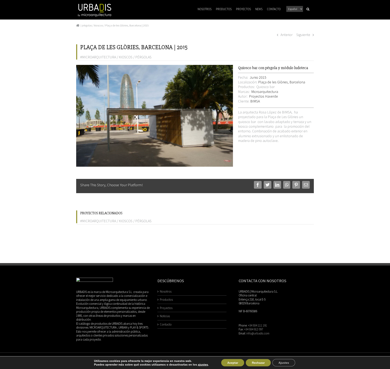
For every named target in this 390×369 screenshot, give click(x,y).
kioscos (98, 25)
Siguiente (303, 34)
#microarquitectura (98, 57)
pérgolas (87, 25)
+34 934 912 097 (253, 329)
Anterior (286, 34)
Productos (166, 300)
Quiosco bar (265, 86)
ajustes (203, 364)
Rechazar (258, 362)
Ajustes (283, 362)
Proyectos (166, 308)
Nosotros (165, 291)
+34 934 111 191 (257, 325)
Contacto (166, 324)
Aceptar (232, 362)
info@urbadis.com (257, 333)
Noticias (165, 316)
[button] (308, 8)
